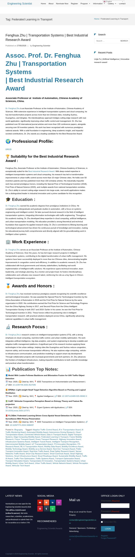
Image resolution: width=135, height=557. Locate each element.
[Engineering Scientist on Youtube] (40, 502)
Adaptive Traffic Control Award (45, 430)
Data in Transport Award (57, 434)
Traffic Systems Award (45, 458)
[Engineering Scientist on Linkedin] (52, 502)
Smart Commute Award (59, 454)
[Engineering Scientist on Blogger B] (46, 502)
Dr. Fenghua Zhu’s (13, 335)
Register (74, 3)
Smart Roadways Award (48, 456)
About (51, 3)
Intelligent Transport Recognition (65, 442)
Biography (18, 430)
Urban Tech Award (26, 463)
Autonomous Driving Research (62, 432)
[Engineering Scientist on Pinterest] (40, 509)
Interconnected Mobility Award (18, 444)
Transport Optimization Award (67, 458)
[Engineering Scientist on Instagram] (59, 502)
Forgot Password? (108, 538)
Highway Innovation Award (70, 439)
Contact (122, 3)
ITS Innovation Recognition (65, 444)
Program (84, 3)
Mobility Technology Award (17, 449)
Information (98, 3)
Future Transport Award (24, 439)
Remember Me (109, 522)
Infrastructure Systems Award (18, 442)
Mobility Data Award (52, 446)
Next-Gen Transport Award (64, 449)
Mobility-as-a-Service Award (40, 449)
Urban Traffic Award (43, 463)
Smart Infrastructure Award (25, 456)
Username (110, 501)
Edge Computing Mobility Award (27, 437)
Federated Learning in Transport (54, 437)
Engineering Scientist (20, 3)
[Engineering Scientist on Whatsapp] (52, 509)
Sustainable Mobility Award (70, 456)
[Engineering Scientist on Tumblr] (46, 509)
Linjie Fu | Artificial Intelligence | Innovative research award (111, 60)
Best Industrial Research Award (41, 171)
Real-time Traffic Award (39, 451)
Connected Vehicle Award (35, 434)
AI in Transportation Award (70, 430)
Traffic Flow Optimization (24, 458)
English (109, 1)
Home (43, 3)
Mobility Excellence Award (72, 446)
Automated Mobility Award (37, 432)
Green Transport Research (46, 439)
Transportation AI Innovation (41, 461)
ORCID (8, 149)
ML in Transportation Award (31, 446)
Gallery (111, 3)
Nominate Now (62, 3)
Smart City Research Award (37, 454)
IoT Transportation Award (42, 444)
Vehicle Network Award (61, 463)
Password (110, 511)
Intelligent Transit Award (41, 442)
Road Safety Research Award (62, 451)
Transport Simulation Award (17, 461)
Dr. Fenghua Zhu (13, 108)
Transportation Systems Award (66, 461)
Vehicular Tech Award (21, 466)
